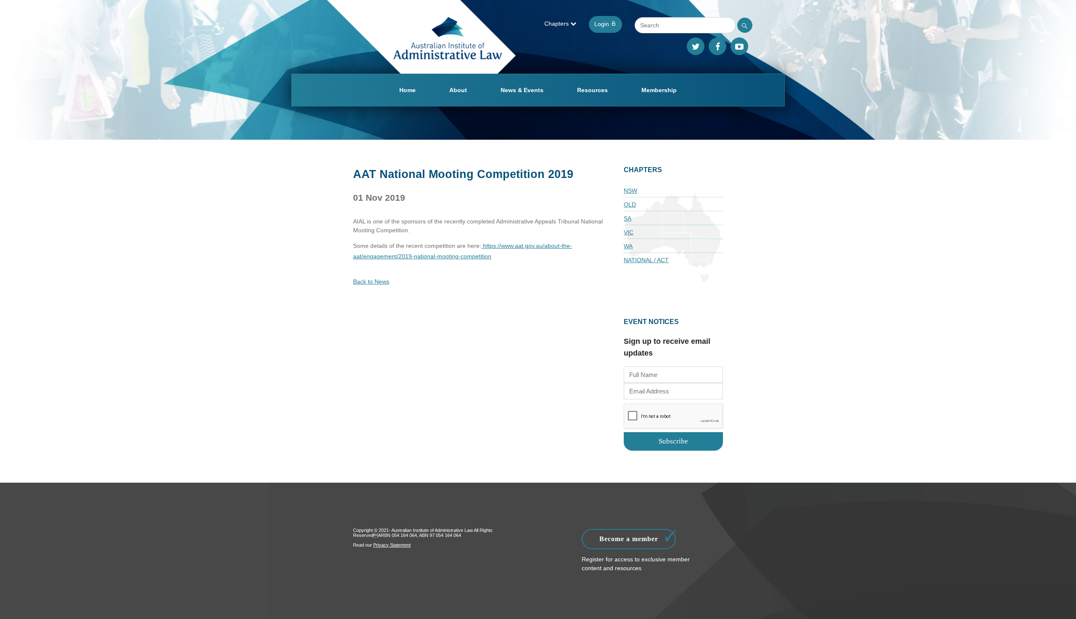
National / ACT (646, 260)
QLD (630, 204)
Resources (592, 90)
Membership (659, 90)
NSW (630, 190)
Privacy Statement (392, 544)
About (458, 90)
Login (602, 24)
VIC (628, 232)
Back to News (371, 281)
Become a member (628, 538)
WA (628, 246)
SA (627, 218)
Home (407, 90)
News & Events (522, 90)
